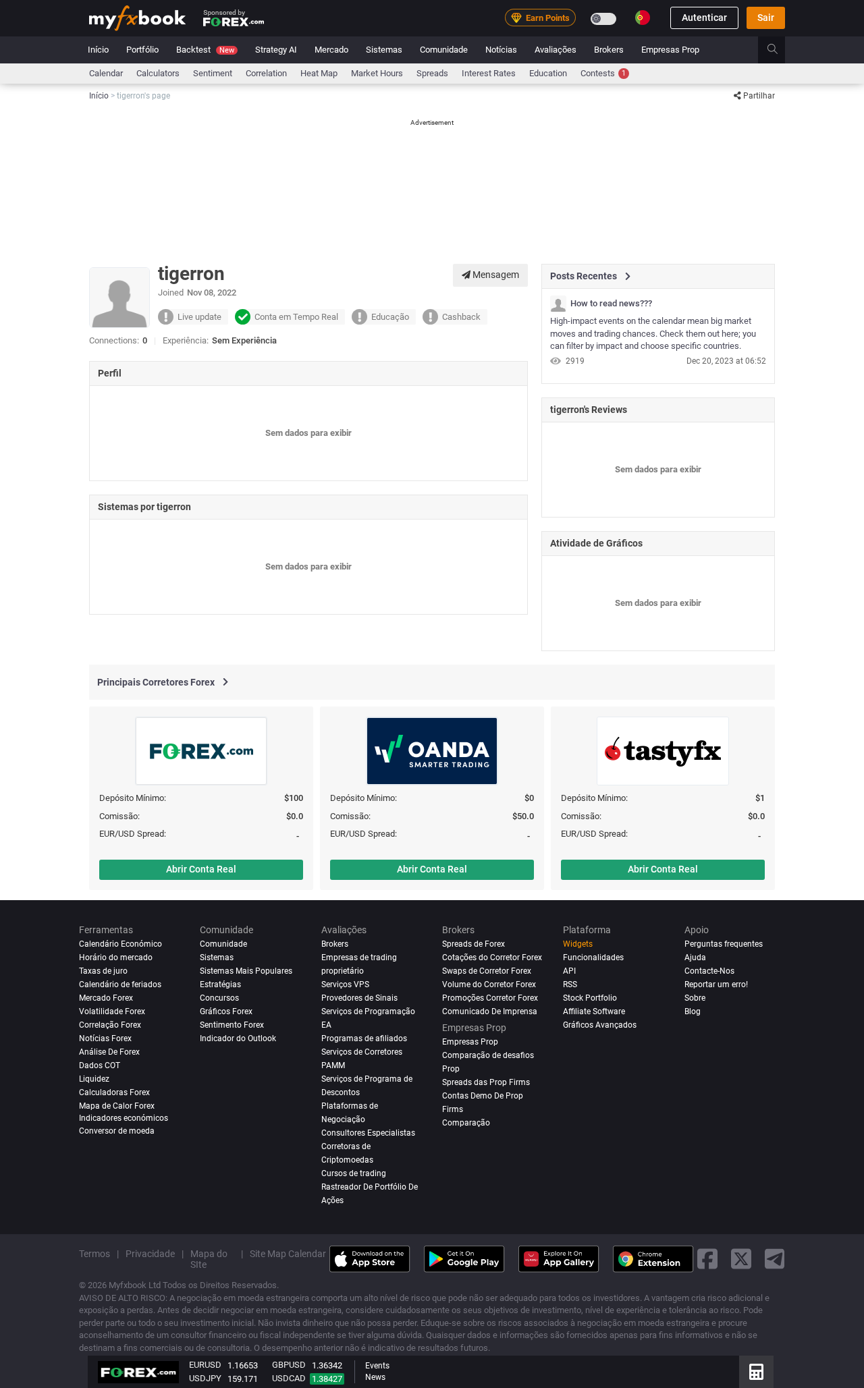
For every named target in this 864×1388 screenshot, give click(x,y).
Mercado (331, 50)
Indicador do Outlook (238, 1038)
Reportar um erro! (716, 984)
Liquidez (94, 1079)
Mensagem (494, 274)
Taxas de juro (103, 971)
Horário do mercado (116, 957)
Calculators (158, 73)
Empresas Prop (670, 50)
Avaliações (555, 50)
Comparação (466, 1122)
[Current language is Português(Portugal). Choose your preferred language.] (642, 17)
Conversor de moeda (117, 1131)
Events (377, 1365)
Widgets (578, 944)
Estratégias (220, 984)
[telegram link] (775, 1259)
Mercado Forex (106, 998)
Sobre (694, 998)
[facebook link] (707, 1259)
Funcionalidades (593, 957)
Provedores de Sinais (359, 998)
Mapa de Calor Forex (117, 1106)
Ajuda (695, 957)
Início (98, 50)
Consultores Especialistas (368, 1132)
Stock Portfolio (590, 998)
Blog (692, 1011)
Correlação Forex (110, 1025)
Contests (603, 73)
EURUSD (205, 1365)
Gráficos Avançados (600, 1025)
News (375, 1377)
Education (548, 73)
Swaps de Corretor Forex (486, 971)
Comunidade (444, 50)
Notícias (501, 50)
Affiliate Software (594, 1011)
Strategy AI (276, 50)
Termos (94, 1253)
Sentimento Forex (232, 1025)
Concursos (219, 998)
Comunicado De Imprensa (489, 1011)
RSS (570, 984)
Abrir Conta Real (201, 869)
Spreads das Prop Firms (486, 1082)
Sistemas (384, 50)
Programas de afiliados (364, 1038)
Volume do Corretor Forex (489, 984)
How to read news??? (611, 303)
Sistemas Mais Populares (246, 971)
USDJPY (205, 1378)
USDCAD (289, 1378)
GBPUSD (289, 1365)
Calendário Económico (120, 944)
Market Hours (377, 73)
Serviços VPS (345, 984)
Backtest (205, 50)
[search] (780, 50)
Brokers (609, 50)
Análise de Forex (109, 1052)
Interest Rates (489, 73)
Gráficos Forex (226, 1011)
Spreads (432, 73)
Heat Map (319, 73)
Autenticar (704, 18)
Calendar (106, 73)
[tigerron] (558, 304)
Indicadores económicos (123, 1117)
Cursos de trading (353, 1172)
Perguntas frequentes (723, 944)
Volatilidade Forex (112, 1011)
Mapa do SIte (208, 1258)
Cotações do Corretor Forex (492, 957)
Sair (765, 18)
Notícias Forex (105, 1038)
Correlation (266, 73)
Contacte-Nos (709, 971)
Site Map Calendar (288, 1253)
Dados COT (99, 1065)
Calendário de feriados (120, 984)
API (569, 971)
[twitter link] (741, 1259)
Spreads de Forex (473, 944)
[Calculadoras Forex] (756, 1372)
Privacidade (150, 1253)
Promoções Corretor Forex (490, 998)
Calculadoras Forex (114, 1092)
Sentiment (212, 73)
